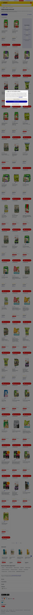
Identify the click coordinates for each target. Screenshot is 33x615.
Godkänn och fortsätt (16, 101)
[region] (16, 98)
